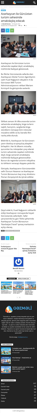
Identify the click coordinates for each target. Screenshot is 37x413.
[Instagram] (18, 273)
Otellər (3, 401)
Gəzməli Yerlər (5, 386)
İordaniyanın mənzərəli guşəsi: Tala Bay (9, 249)
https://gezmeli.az (18, 270)
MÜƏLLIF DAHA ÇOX (23, 278)
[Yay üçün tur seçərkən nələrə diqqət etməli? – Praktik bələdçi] (30, 286)
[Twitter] (7, 30)
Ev (1, 7)
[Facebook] (3, 30)
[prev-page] (17, 297)
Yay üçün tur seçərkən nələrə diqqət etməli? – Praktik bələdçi (29, 292)
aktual (5, 7)
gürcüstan (16, 230)
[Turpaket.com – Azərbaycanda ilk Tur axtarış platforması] (6, 286)
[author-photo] (18, 262)
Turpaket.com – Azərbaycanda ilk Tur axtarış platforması (6, 292)
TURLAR (3, 398)
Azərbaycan (9, 230)
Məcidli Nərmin (6, 24)
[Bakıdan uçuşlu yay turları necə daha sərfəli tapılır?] (18, 286)
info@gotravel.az (23, 337)
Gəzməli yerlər (5, 389)
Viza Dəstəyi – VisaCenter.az (21, 358)
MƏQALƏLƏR (11, 278)
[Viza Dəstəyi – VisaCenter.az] (6, 360)
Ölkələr (3, 395)
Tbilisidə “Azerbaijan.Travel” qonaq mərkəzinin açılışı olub (29, 250)
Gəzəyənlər (4, 392)
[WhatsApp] (12, 30)
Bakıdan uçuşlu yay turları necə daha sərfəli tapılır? (18, 292)
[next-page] (20, 297)
